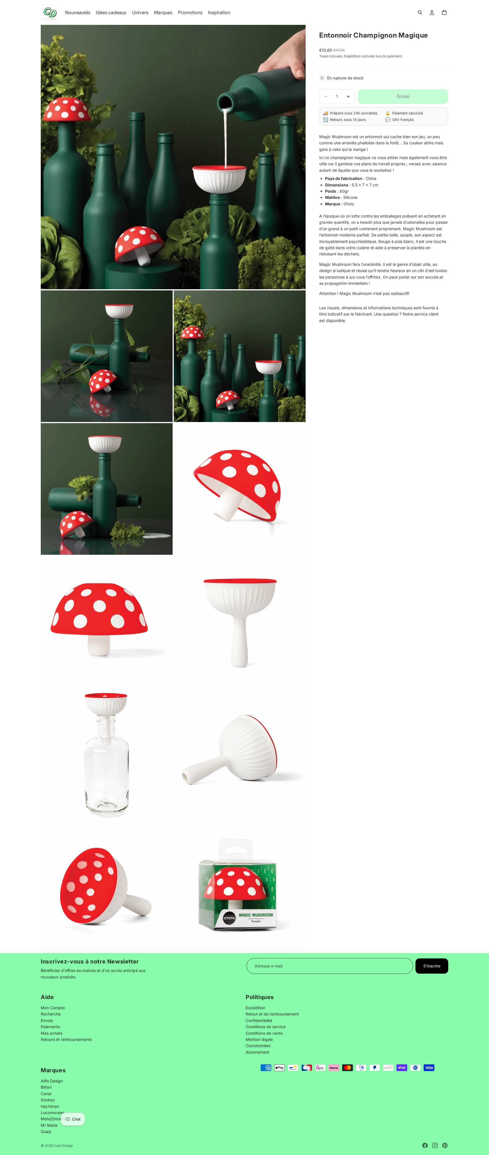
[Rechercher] (420, 12)
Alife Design (52, 1080)
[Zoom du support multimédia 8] (107, 754)
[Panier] (444, 12)
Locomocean (53, 1112)
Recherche (51, 1014)
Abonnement (257, 1051)
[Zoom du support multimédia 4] (107, 489)
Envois (47, 1020)
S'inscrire (431, 965)
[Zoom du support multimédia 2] (107, 356)
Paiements (50, 1026)
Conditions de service (266, 1026)
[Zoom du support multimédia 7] (240, 622)
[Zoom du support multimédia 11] (240, 887)
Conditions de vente (264, 1032)
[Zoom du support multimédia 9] (240, 754)
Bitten (46, 1087)
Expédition (255, 1007)
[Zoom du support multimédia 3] (240, 356)
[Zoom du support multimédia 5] (240, 489)
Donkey (48, 1099)
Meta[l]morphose (56, 1118)
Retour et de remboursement (272, 1014)
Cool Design (63, 1145)
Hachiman (50, 1106)
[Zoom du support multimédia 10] (107, 887)
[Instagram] (435, 1145)
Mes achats (51, 1032)
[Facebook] (425, 1145)
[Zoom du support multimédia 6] (107, 622)
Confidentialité (259, 1020)
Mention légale (259, 1039)
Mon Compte (53, 1007)
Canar (46, 1093)
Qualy (46, 1131)
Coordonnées (258, 1045)
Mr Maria (49, 1125)
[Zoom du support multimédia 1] (173, 157)
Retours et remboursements (66, 1039)
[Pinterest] (444, 1145)
